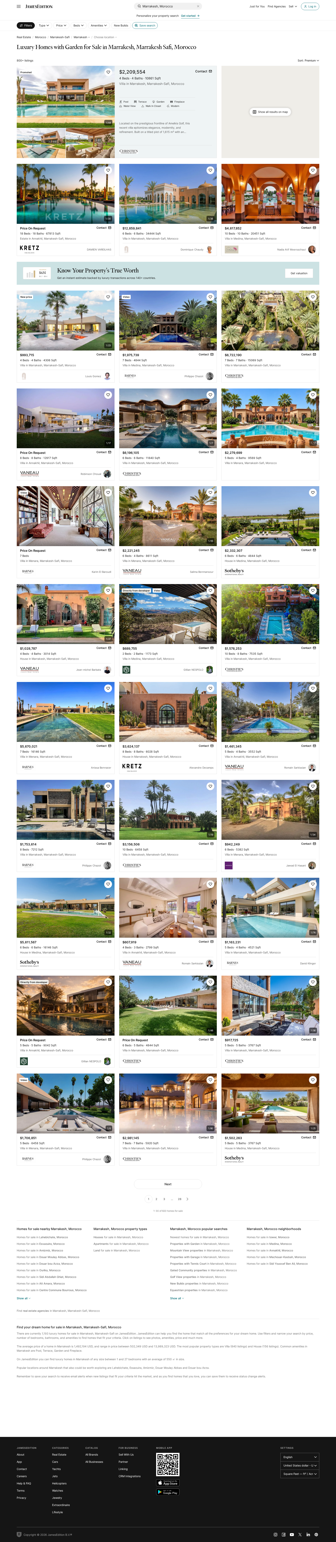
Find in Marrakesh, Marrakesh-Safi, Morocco (58, 1310)
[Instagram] (275, 1535)
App (19, 1461)
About (20, 1454)
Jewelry (57, 1497)
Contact (22, 1469)
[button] (108, 72)
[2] (187, 1199)
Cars (55, 1461)
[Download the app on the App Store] (167, 1482)
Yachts (56, 1469)
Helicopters (59, 1483)
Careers (22, 1476)
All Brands (91, 1454)
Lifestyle (57, 1512)
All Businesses (94, 1461)
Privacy (21, 1497)
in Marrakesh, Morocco (199, 1243)
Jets (55, 1476)
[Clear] (198, 6)
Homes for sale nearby (49, 1229)
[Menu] (18, 6)
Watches (57, 1490)
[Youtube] (292, 1535)
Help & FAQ (24, 1483)
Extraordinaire (61, 1505)
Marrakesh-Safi (60, 37)
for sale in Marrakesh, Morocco (118, 1237)
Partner (123, 1461)
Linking (123, 1469)
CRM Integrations (130, 1476)
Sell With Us (126, 1454)
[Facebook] (284, 1535)
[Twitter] (300, 1535)
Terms (20, 1490)
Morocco (40, 37)
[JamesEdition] (38, 6)
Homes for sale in (42, 1237)
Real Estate (24, 37)
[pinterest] (316, 1535)
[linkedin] (308, 1535)
